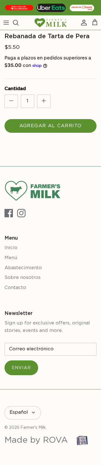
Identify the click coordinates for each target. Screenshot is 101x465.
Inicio (10, 248)
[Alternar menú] (6, 22)
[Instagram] (21, 213)
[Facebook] (8, 213)
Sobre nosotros (22, 278)
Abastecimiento (23, 268)
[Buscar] (18, 22)
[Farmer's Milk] (51, 22)
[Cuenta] (82, 22)
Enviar (21, 368)
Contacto (15, 288)
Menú (10, 258)
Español (19, 412)
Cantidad (15, 89)
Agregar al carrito (50, 126)
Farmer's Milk (33, 427)
